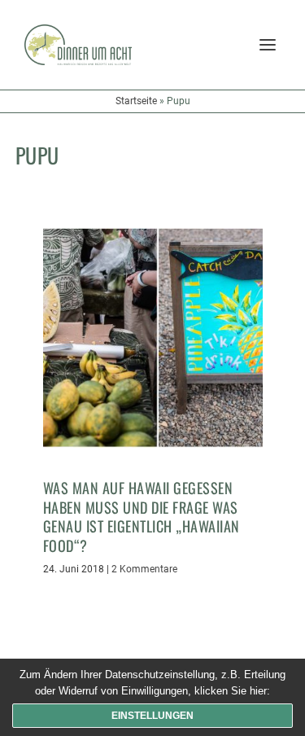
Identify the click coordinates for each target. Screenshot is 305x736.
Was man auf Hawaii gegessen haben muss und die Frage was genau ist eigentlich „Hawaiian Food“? (141, 516)
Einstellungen (152, 715)
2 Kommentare (144, 569)
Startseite (136, 101)
